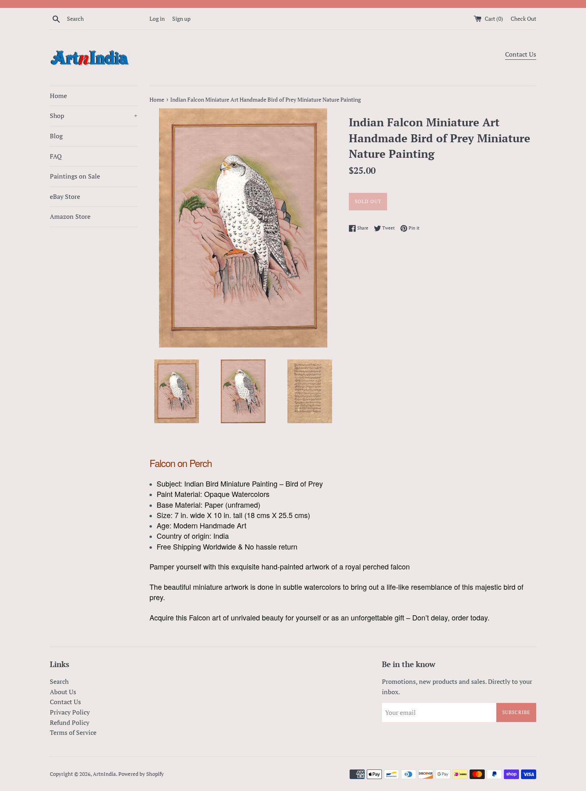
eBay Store (65, 196)
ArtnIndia (104, 774)
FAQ (56, 156)
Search (59, 681)
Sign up (181, 18)
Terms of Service (73, 732)
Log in (157, 18)
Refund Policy (69, 722)
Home (58, 95)
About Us (63, 691)
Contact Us (520, 54)
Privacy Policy (70, 712)
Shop (94, 115)
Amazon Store (70, 216)
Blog (56, 136)
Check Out (523, 18)
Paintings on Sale (75, 176)
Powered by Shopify (141, 774)
